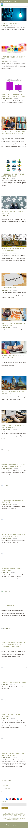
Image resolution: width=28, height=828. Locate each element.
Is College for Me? (8, 606)
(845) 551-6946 (7, 780)
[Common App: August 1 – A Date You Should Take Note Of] (14, 455)
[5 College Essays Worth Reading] (14, 673)
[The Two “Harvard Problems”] (14, 383)
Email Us (4, 781)
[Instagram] (10, 799)
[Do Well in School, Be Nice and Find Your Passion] (14, 744)
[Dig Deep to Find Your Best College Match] (14, 559)
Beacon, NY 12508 (6, 788)
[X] (13, 799)
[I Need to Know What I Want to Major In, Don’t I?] (14, 314)
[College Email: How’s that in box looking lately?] (14, 416)
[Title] (2, 4)
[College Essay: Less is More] (14, 14)
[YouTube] (15, 799)
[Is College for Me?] (14, 597)
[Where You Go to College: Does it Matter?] (14, 203)
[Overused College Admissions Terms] (14, 48)
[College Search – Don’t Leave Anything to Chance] (14, 165)
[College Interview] (14, 279)
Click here (4, 794)
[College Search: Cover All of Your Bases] (14, 705)
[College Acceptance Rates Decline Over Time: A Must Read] (14, 85)
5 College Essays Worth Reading (14, 682)
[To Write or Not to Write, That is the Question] (14, 347)
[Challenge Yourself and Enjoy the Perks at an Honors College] (14, 123)
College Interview (9, 288)
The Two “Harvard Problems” (13, 391)
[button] (26, 4)
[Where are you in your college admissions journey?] (14, 525)
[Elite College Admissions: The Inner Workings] (14, 240)
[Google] (21, 799)
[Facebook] (7, 799)
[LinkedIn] (18, 799)
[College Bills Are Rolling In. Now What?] (14, 491)
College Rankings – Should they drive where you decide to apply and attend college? (14, 645)
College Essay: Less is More (12, 23)
